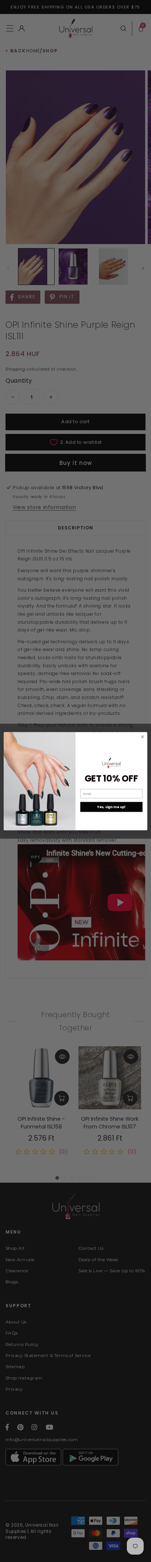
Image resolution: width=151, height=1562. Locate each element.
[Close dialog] (142, 736)
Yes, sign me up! (111, 806)
